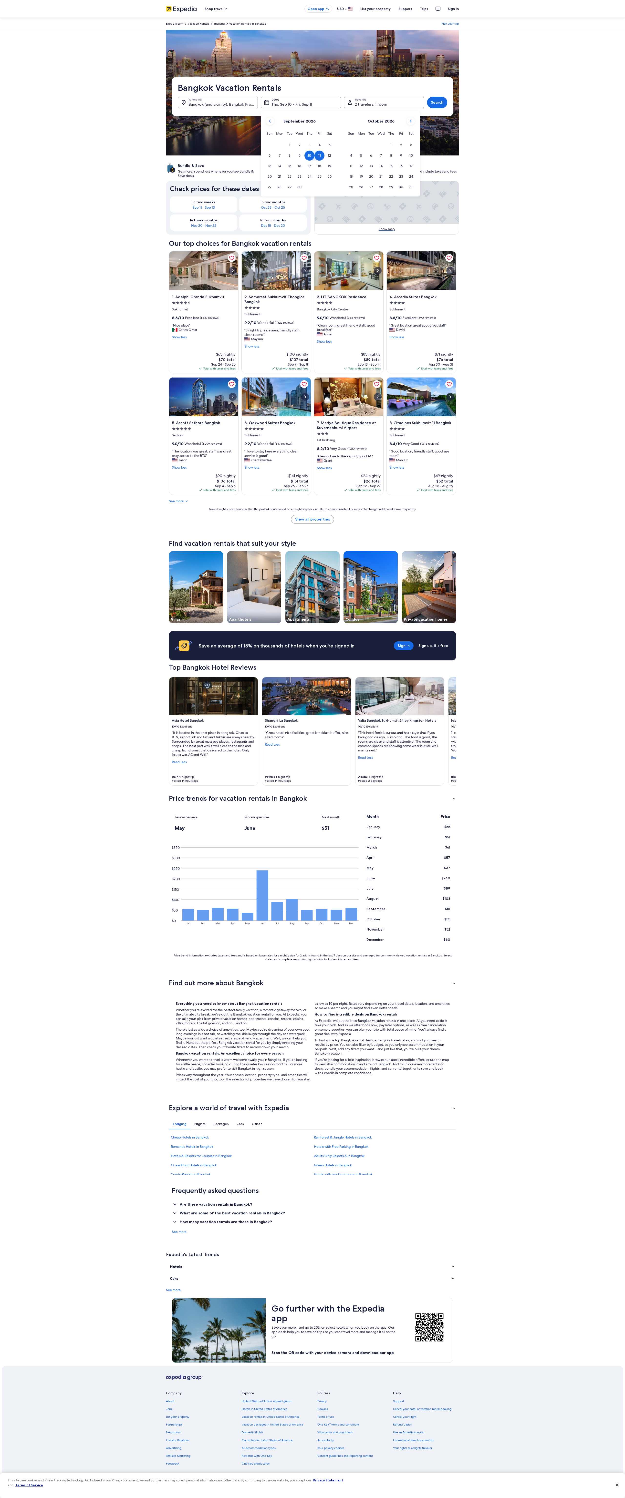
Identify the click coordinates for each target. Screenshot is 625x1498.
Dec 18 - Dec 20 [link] (273, 225)
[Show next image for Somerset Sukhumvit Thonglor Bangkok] (305, 271)
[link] (232, 258)
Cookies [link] (322, 1409)
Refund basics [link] (402, 1424)
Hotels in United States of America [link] (264, 1409)
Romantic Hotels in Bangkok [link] (192, 1146)
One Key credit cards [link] (256, 1464)
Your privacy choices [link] (330, 1448)
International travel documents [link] (413, 1440)
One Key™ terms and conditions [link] (338, 1424)
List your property (375, 9)
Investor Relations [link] (177, 1440)
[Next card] (450, 731)
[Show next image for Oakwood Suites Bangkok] (305, 397)
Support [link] (398, 1401)
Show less (179, 337)
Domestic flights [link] (252, 1432)
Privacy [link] (322, 1401)
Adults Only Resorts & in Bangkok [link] (339, 1156)
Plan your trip (450, 24)
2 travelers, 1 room (371, 104)
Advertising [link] (173, 1448)
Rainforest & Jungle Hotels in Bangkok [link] (343, 1137)
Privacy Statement (328, 1480)
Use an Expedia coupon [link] (408, 1432)
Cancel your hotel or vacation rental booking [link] (422, 1409)
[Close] (617, 1485)
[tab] (179, 1123)
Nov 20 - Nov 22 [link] (203, 225)
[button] (290, 145)
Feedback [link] (172, 1464)
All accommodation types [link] (259, 1448)
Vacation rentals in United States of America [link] (270, 1417)
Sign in (453, 9)
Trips (424, 9)
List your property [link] (177, 1417)
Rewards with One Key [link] (257, 1456)
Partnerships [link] (174, 1424)
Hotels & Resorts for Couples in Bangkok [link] (201, 1156)
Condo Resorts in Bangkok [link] (191, 1174)
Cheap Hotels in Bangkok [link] (190, 1137)
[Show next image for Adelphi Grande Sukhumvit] (233, 271)
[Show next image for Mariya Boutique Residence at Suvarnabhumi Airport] (378, 397)
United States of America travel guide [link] (266, 1401)
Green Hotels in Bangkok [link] (333, 1165)
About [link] (170, 1401)
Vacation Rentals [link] (198, 24)
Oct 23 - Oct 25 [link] (273, 207)
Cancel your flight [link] (404, 1417)
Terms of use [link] (325, 1417)
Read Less (179, 762)
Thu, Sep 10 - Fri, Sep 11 (291, 104)
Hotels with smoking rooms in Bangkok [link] (343, 1174)
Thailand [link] (219, 24)
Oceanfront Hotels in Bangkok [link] (194, 1165)
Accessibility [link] (325, 1440)
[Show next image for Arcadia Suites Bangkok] (450, 271)
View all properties (312, 519)
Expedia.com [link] (174, 24)
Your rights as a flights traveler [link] (412, 1448)
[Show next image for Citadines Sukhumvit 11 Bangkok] (450, 397)
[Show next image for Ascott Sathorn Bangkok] (233, 397)
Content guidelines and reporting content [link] (345, 1456)
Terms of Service (29, 1485)
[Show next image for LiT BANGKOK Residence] (378, 271)
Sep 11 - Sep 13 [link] (204, 207)
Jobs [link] (169, 1409)
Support (405, 9)
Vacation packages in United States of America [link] (272, 1424)
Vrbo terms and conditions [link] (335, 1432)
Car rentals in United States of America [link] (267, 1440)
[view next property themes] (456, 587)
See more (176, 501)
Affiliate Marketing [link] (178, 1456)
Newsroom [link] (173, 1432)
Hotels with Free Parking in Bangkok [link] (341, 1146)
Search (437, 102)
